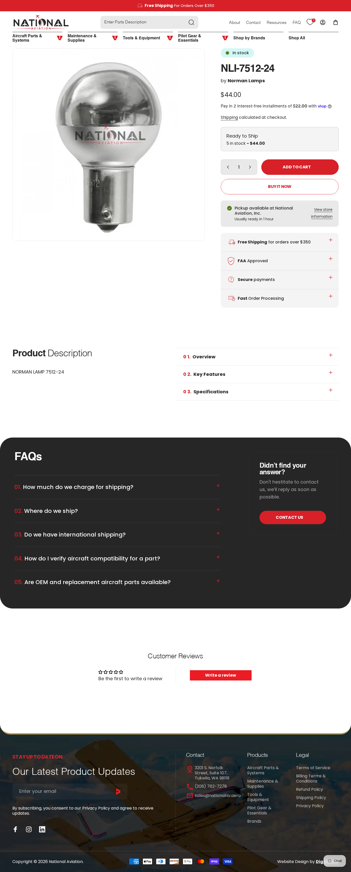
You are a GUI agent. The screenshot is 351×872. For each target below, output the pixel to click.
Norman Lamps (246, 80)
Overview (199, 356)
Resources (277, 23)
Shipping (229, 117)
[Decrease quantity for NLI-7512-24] (227, 167)
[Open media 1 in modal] (109, 145)
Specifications (205, 391)
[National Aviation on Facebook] (15, 829)
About (234, 23)
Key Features (204, 374)
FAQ (297, 23)
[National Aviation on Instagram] (29, 829)
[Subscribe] (118, 791)
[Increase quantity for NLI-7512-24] (251, 167)
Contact (253, 23)
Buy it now (279, 186)
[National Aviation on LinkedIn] (42, 829)
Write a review (220, 675)
